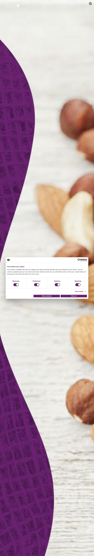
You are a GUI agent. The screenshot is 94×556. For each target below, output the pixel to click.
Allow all (73, 296)
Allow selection (47, 296)
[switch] (36, 284)
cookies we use (22, 269)
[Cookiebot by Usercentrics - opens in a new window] (79, 260)
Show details (79, 291)
